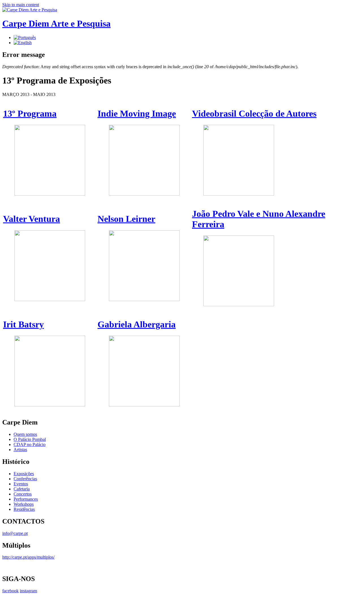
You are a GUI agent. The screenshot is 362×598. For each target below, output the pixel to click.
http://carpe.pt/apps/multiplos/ (28, 557)
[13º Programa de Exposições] (25, 37)
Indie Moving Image (137, 113)
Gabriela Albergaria (137, 324)
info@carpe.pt (15, 533)
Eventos (21, 483)
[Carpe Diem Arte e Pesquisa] (29, 9)
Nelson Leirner (126, 219)
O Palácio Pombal (30, 439)
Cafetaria (22, 488)
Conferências (25, 478)
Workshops (24, 504)
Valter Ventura (31, 219)
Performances (26, 499)
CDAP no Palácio (30, 444)
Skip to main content (20, 4)
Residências (24, 509)
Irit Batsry (23, 324)
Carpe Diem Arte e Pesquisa (56, 23)
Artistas (20, 449)
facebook (10, 590)
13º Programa (30, 113)
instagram (28, 590)
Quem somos (25, 434)
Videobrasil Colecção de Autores (254, 113)
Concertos (23, 494)
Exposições (24, 473)
